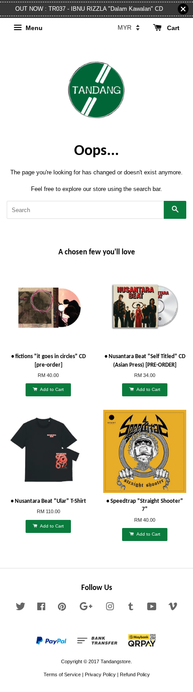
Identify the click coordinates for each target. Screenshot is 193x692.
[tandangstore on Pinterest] (62, 608)
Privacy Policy (100, 674)
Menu (33, 27)
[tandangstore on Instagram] (110, 608)
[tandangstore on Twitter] (21, 608)
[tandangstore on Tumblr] (131, 608)
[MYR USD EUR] (128, 27)
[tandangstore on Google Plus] (86, 608)
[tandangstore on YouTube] (152, 608)
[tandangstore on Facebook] (41, 608)
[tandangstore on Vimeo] (173, 608)
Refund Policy (135, 674)
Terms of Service (62, 674)
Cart (172, 27)
